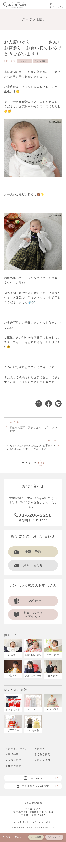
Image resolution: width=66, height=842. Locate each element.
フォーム (56, 837)
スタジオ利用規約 (20, 822)
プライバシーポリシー (43, 822)
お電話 (38, 837)
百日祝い (24, 61)
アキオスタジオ (35, 786)
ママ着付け (33, 601)
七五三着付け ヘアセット (33, 614)
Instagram (35, 778)
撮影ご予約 (33, 551)
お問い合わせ (33, 565)
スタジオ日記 (40, 61)
